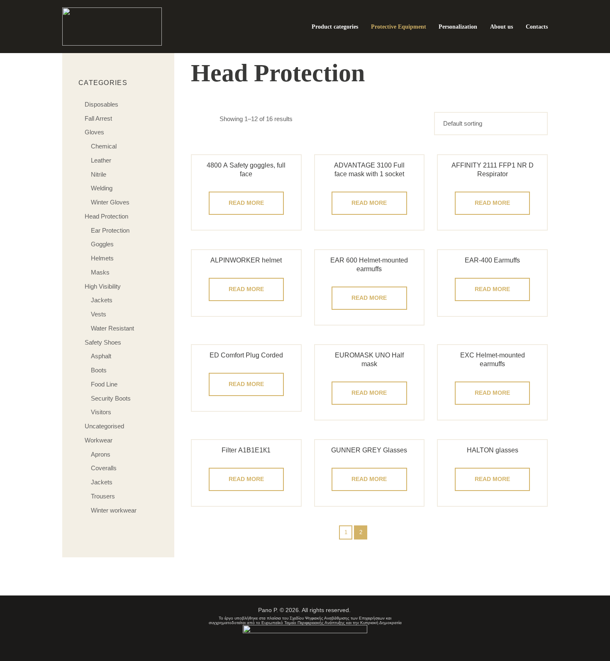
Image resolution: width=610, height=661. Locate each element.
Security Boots (111, 398)
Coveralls (104, 467)
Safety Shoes (103, 342)
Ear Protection (110, 230)
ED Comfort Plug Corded (246, 355)
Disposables (101, 104)
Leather (101, 160)
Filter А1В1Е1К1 (246, 450)
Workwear (98, 440)
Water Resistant (112, 328)
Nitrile (98, 174)
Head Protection (106, 216)
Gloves (94, 132)
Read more (246, 202)
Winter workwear (114, 510)
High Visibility (103, 286)
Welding (101, 188)
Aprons (100, 454)
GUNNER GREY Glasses (369, 450)
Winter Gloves (110, 202)
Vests (98, 314)
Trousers (103, 496)
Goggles (102, 244)
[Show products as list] (211, 119)
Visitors (101, 412)
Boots (99, 370)
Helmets (102, 258)
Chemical (104, 146)
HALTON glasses (492, 450)
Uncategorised (104, 426)
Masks (100, 272)
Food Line (104, 384)
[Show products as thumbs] (195, 119)
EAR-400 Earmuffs (492, 260)
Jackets (101, 300)
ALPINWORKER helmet (246, 260)
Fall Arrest (98, 118)
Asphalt (101, 356)
